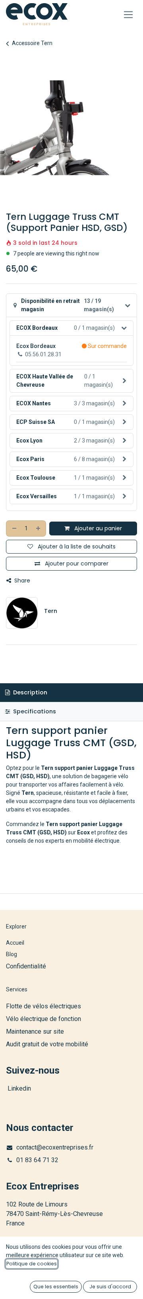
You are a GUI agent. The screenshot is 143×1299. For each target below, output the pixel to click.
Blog (11, 954)
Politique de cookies (31, 1263)
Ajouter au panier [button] (97, 528)
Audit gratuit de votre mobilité (47, 1044)
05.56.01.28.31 (43, 354)
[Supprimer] (14, 528)
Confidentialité (26, 966)
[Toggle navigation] (128, 14)
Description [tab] (29, 692)
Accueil (15, 943)
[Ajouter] (38, 528)
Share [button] (21, 580)
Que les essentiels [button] (55, 1286)
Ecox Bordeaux (36, 346)
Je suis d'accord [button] (110, 1286)
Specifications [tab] (34, 711)
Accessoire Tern (32, 43)
